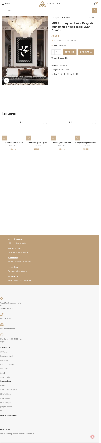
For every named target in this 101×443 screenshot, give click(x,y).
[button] (4, 138)
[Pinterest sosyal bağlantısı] (67, 74)
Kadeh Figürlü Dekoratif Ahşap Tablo (62, 144)
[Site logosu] (49, 3)
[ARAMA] (94, 10)
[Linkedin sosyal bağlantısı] (70, 74)
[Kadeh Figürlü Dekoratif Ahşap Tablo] (62, 130)
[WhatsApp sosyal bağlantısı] (73, 74)
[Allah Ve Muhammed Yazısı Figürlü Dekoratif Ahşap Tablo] (13, 130)
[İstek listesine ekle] (20, 122)
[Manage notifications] (92, 437)
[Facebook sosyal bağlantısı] (58, 74)
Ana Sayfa (55, 17)
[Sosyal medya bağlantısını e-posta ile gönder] (64, 74)
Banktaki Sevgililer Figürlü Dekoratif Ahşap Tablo (37, 144)
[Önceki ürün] (89, 17)
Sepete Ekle (69, 52)
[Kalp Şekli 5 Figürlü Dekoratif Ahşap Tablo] (86, 130)
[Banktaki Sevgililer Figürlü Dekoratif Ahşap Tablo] (37, 130)
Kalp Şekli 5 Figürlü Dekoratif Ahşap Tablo (86, 144)
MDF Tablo (66, 17)
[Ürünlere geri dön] (92, 17)
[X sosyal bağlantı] (61, 74)
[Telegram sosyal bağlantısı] (76, 74)
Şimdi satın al (86, 52)
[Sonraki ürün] (95, 17)
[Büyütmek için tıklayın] (6, 80)
